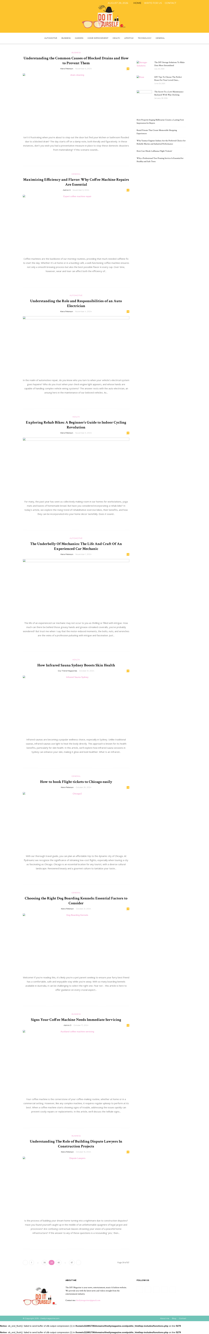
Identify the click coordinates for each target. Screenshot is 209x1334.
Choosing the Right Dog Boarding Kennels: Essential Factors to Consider (76, 901)
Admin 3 (67, 190)
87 (72, 1262)
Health (116, 38)
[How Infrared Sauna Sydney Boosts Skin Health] (76, 705)
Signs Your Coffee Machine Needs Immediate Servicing (76, 1019)
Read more (76, 157)
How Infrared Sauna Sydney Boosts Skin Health (76, 665)
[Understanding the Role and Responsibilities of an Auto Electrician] (76, 345)
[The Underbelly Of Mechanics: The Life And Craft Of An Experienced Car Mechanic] (76, 588)
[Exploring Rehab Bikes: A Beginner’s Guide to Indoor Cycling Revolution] (76, 467)
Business (66, 38)
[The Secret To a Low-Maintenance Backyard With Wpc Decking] (144, 95)
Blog (174, 1318)
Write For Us (153, 3)
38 (44, 1262)
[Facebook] (183, 3)
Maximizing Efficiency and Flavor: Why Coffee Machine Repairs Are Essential (76, 182)
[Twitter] (198, 3)
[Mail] (193, 3)
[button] (182, 38)
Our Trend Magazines (67, 671)
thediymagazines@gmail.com (88, 1300)
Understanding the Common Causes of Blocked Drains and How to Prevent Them (76, 61)
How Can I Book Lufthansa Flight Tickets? (154, 151)
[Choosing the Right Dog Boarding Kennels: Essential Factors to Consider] (76, 942)
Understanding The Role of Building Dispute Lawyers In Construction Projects (76, 1144)
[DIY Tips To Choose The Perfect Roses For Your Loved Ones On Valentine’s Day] (144, 81)
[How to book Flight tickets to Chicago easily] (76, 821)
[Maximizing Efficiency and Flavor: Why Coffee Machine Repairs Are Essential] (76, 224)
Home (137, 3)
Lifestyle (129, 38)
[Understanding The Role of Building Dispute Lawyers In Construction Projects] (76, 1186)
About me (164, 1318)
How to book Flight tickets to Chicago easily (76, 781)
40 (59, 1262)
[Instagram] (188, 3)
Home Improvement (98, 38)
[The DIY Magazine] (104, 16)
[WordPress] (203, 3)
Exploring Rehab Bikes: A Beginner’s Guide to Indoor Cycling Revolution (76, 425)
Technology (144, 38)
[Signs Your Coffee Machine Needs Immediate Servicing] (76, 1062)
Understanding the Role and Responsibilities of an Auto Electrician (76, 303)
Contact (170, 3)
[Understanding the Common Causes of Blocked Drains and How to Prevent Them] (76, 102)
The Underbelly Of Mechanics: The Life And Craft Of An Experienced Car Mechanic (76, 546)
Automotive (50, 38)
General (160, 38)
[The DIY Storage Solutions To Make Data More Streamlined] (144, 66)
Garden (79, 38)
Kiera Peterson (66, 68)
